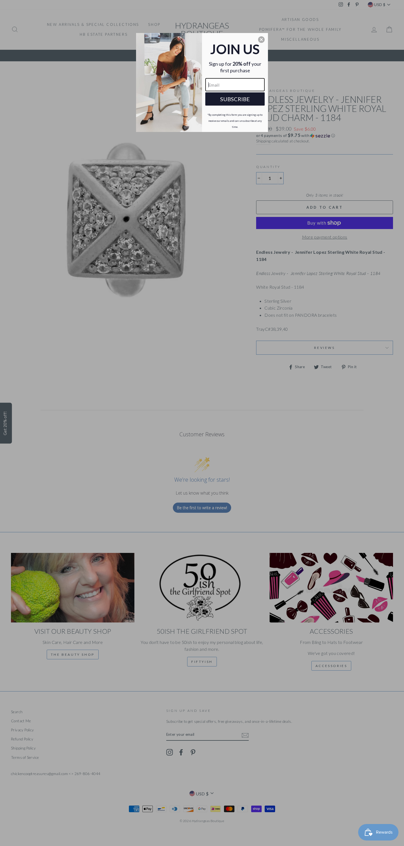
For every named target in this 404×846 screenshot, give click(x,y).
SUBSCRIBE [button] (235, 99)
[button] (261, 39)
